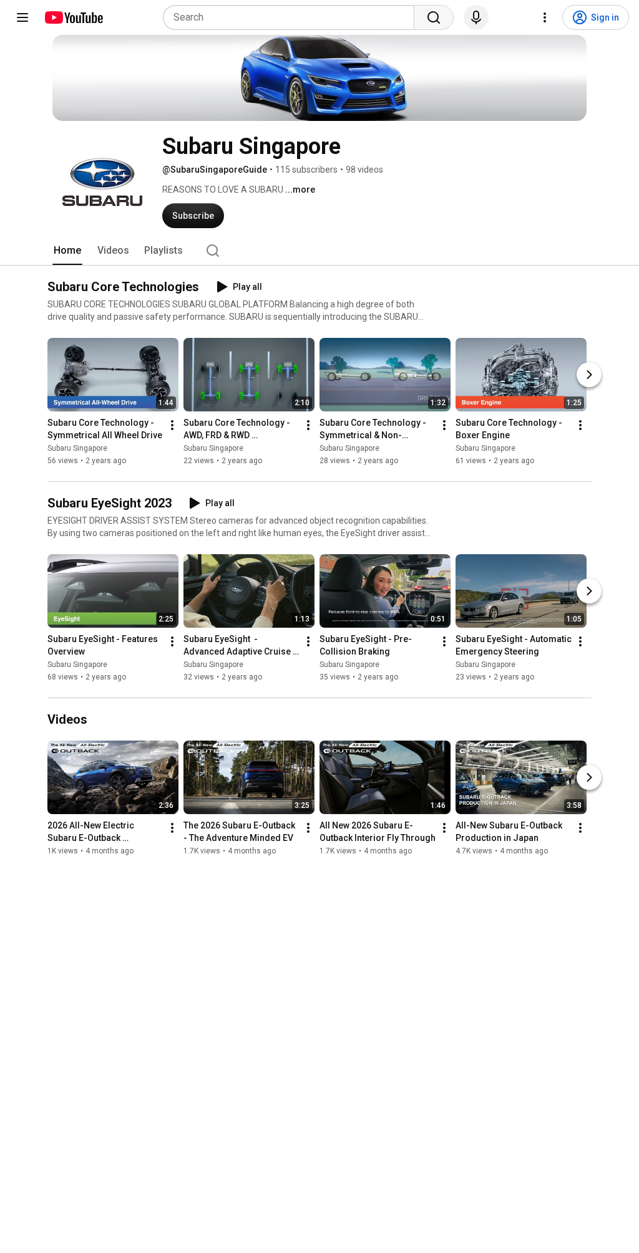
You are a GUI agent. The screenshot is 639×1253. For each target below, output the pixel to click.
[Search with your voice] (476, 17)
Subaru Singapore (77, 448)
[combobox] (292, 17)
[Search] (434, 17)
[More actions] (172, 425)
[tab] (67, 251)
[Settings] (544, 17)
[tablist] (319, 251)
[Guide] (22, 17)
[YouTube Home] (73, 17)
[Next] (589, 374)
